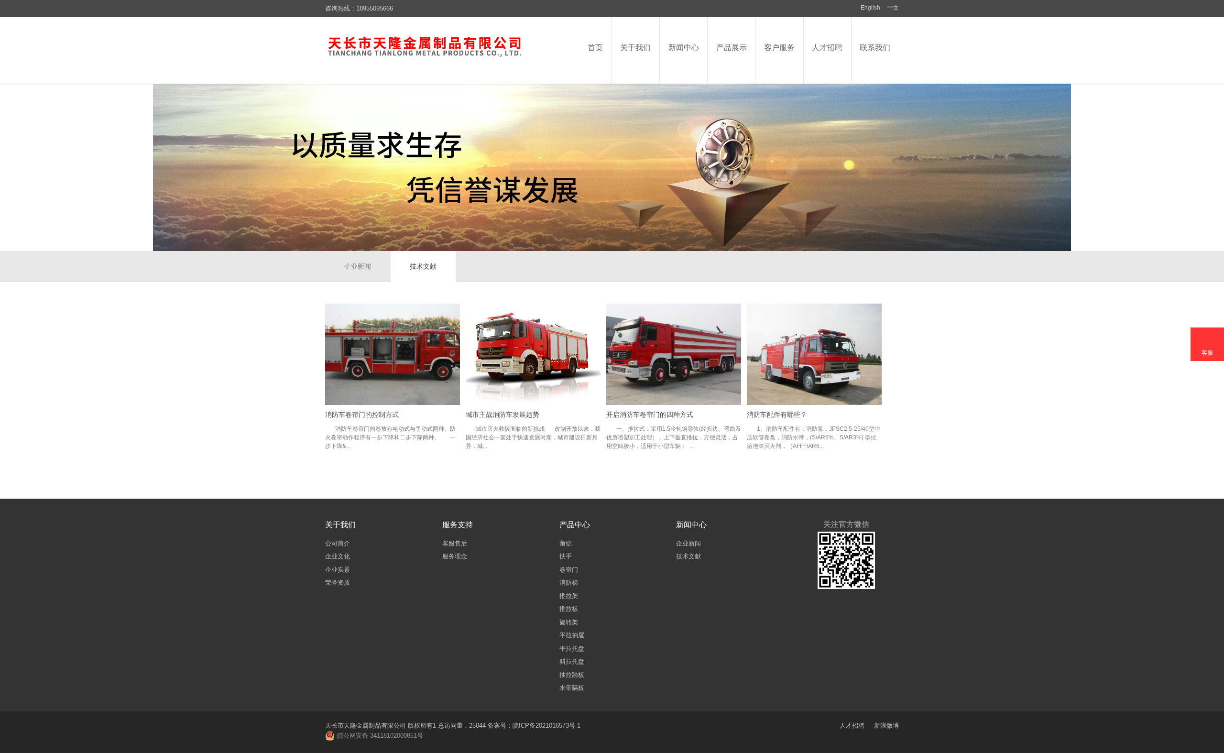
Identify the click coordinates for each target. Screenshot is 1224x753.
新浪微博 (886, 725)
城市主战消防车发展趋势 (502, 414)
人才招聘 (852, 725)
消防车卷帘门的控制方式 (362, 414)
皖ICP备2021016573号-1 (546, 725)
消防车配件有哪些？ (777, 414)
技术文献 (423, 266)
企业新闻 (357, 266)
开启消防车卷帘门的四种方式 (649, 414)
